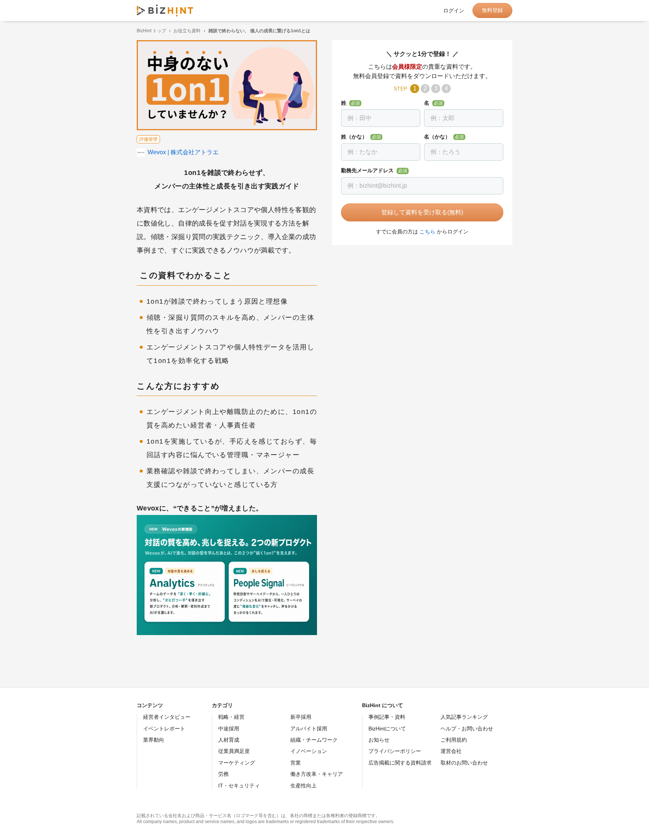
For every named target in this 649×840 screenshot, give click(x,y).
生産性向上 (303, 786)
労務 (223, 774)
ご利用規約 (454, 740)
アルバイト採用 (308, 729)
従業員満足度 (234, 751)
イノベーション (308, 751)
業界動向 (153, 740)
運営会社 (451, 751)
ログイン (453, 11)
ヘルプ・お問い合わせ (467, 729)
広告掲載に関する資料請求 (400, 763)
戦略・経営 (231, 717)
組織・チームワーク (314, 740)
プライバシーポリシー (394, 751)
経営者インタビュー (166, 717)
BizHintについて (387, 729)
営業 (295, 763)
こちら (427, 232)
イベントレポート (164, 729)
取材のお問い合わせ (464, 763)
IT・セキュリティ (239, 786)
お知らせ (378, 740)
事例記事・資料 (386, 717)
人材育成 (228, 740)
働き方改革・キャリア (316, 774)
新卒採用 (300, 717)
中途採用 (228, 729)
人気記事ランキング (464, 717)
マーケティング (236, 763)
